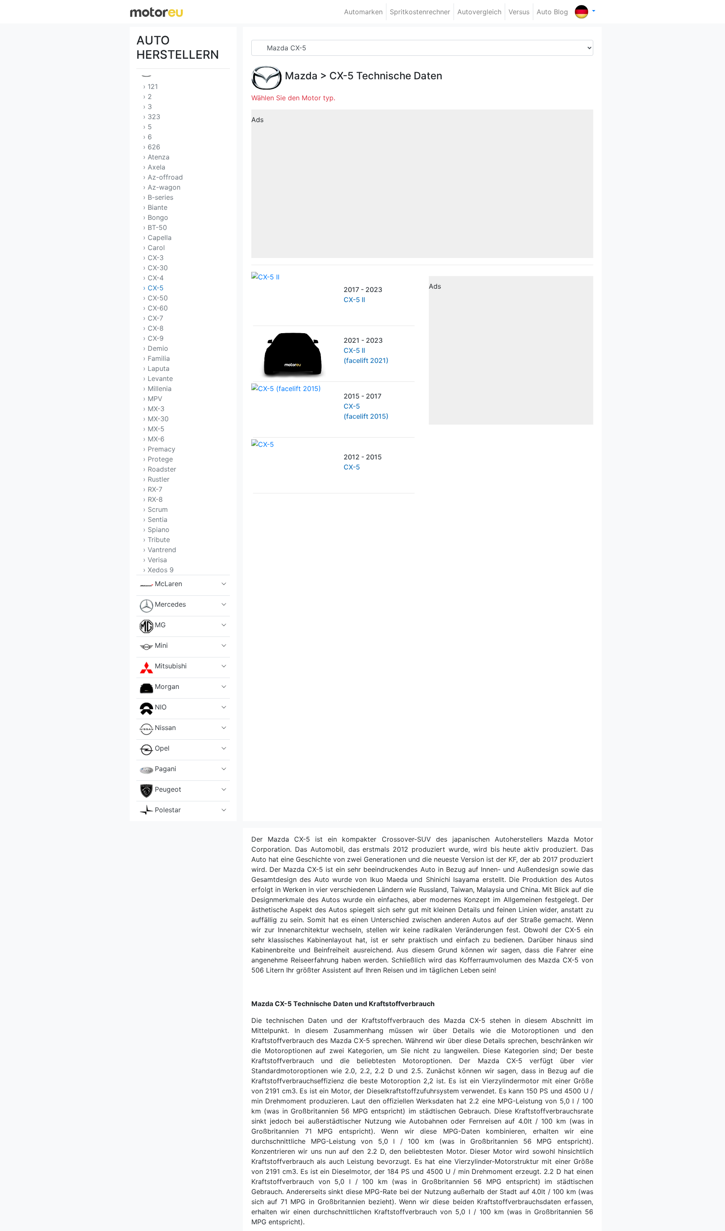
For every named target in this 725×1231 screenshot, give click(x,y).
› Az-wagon (161, 187)
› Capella (157, 237)
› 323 (151, 116)
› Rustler (156, 479)
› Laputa (156, 368)
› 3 (147, 106)
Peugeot (168, 789)
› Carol (154, 247)
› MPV (152, 398)
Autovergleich (479, 12)
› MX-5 (153, 429)
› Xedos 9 (158, 570)
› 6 (147, 137)
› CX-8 (153, 328)
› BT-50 (155, 227)
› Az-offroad (163, 177)
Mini (161, 645)
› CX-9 (153, 338)
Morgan (167, 686)
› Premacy (159, 449)
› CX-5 (153, 288)
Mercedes (170, 604)
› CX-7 (153, 318)
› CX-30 (155, 267)
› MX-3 (153, 408)
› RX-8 (153, 499)
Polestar (168, 810)
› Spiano (156, 529)
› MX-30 (156, 419)
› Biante (155, 207)
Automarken (363, 12)
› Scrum (155, 509)
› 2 (147, 96)
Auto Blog (552, 12)
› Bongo (155, 217)
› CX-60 (155, 308)
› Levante (158, 378)
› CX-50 (155, 298)
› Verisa (155, 560)
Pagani (165, 768)
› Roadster (159, 469)
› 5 (147, 127)
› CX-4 (153, 278)
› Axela (154, 167)
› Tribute (156, 539)
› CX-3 (153, 257)
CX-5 (341, 76)
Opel (162, 748)
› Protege (158, 459)
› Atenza (156, 157)
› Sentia (155, 519)
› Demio (155, 348)
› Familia (156, 358)
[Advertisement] (422, 186)
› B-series (158, 197)
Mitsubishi (171, 666)
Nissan (165, 727)
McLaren (168, 583)
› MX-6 (153, 439)
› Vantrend (159, 549)
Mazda (301, 76)
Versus (519, 12)
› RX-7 (152, 489)
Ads (257, 119)
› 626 (151, 147)
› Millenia (157, 388)
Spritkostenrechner (420, 12)
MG (160, 625)
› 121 (150, 86)
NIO (161, 707)
